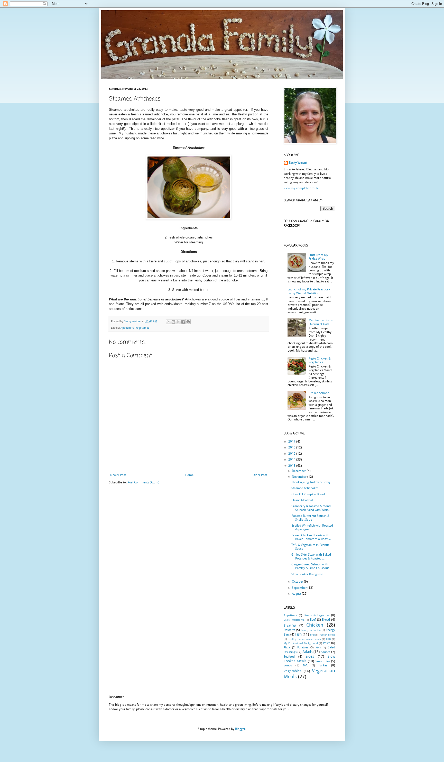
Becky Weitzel (298, 162)
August (297, 593)
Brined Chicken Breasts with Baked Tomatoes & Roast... (311, 537)
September (300, 588)
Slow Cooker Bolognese (307, 574)
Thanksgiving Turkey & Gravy (310, 482)
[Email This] (168, 321)
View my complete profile (301, 188)
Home (189, 475)
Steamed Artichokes (304, 488)
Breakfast (290, 625)
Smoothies (323, 661)
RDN (318, 647)
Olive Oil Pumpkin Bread (308, 494)
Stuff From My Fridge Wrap (318, 256)
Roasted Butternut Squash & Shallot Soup (310, 517)
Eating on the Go (311, 630)
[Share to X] (178, 321)
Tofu (305, 665)
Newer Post (118, 475)
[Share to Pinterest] (188, 321)
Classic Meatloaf (302, 500)
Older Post (260, 475)
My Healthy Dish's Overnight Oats (320, 322)
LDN (328, 639)
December (299, 471)
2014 (292, 459)
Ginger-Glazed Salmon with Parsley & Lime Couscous (310, 566)
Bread (326, 619)
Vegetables (142, 327)
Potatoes (302, 647)
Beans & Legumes (316, 615)
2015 (292, 453)
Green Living (327, 634)
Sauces (325, 652)
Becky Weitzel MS (294, 619)
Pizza (287, 647)
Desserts (289, 630)
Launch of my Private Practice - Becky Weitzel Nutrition (309, 291)
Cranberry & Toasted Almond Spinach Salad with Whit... (311, 507)
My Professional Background (301, 643)
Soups (288, 665)
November (299, 477)
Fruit (313, 634)
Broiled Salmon (319, 393)
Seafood (289, 656)
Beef (313, 619)
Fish (298, 634)
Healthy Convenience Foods (304, 639)
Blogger (240, 729)
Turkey (323, 665)
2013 (292, 465)
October (298, 581)
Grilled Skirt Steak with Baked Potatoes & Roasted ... (311, 556)
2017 (292, 441)
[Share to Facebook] (183, 321)
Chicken (314, 625)
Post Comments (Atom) (143, 482)
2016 (292, 447)
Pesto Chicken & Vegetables (319, 360)
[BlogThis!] (173, 321)
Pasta (326, 643)
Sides (310, 656)
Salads (307, 652)
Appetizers (127, 327)
